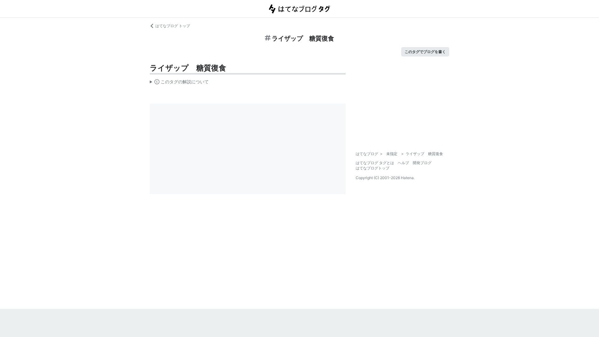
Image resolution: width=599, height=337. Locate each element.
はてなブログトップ (372, 168)
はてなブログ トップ (172, 25)
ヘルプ (403, 162)
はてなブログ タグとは (375, 162)
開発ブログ (422, 162)
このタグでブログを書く (425, 51)
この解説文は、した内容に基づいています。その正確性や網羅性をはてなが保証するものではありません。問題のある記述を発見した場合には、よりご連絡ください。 (179, 83)
